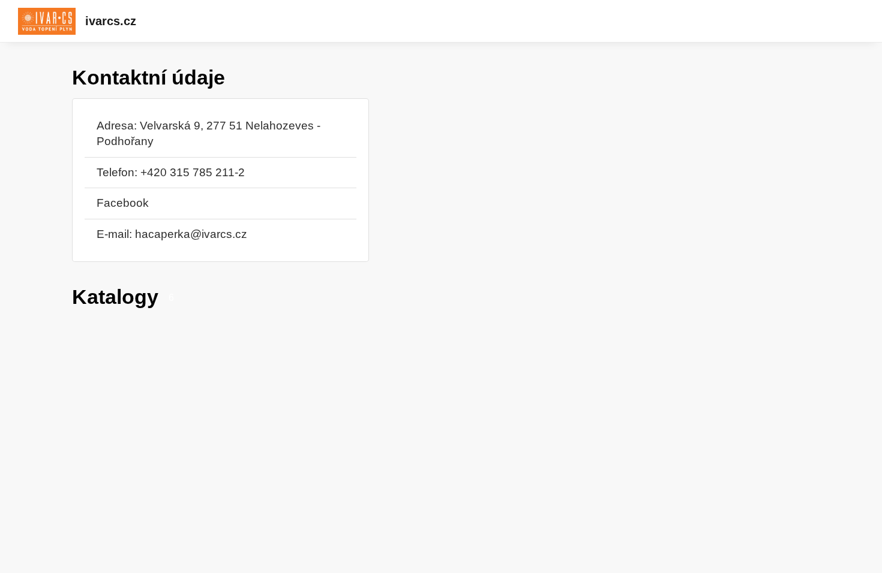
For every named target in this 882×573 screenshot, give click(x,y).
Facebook (123, 203)
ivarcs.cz (110, 21)
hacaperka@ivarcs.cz (191, 234)
